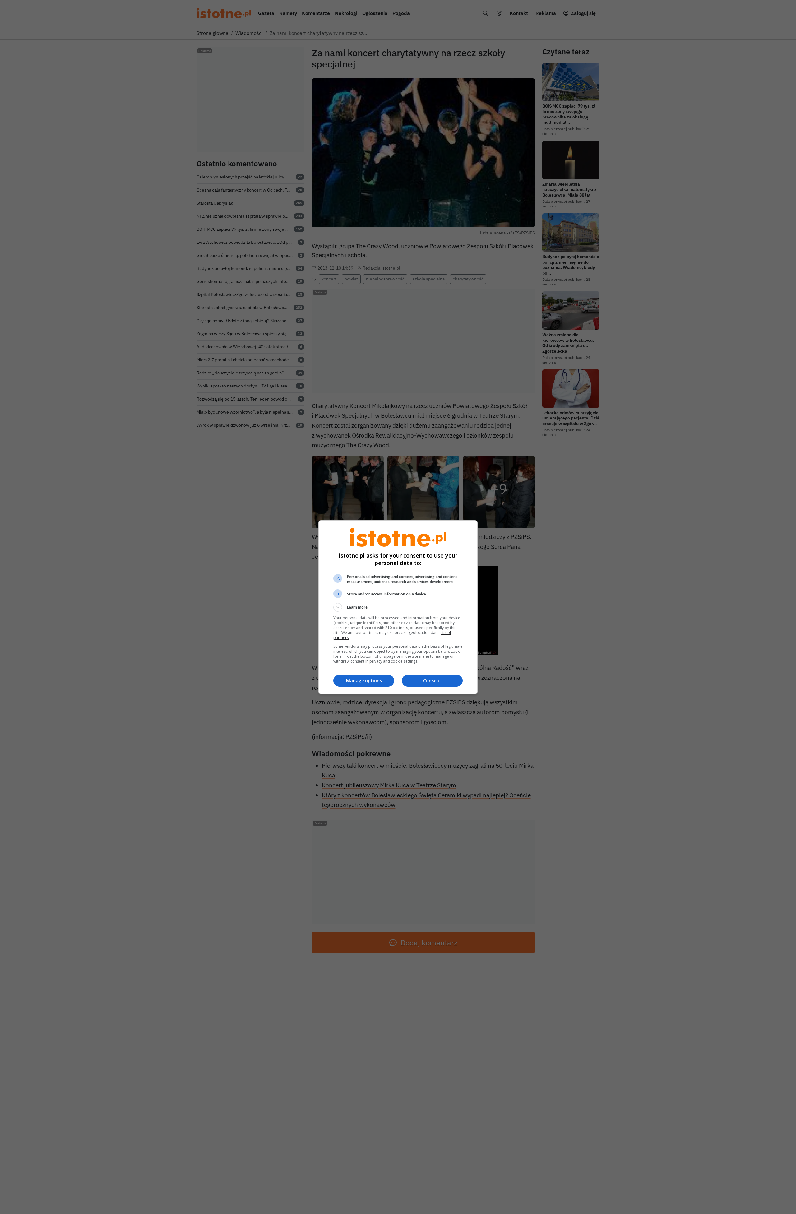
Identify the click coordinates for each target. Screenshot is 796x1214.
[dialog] (398, 607)
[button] (398, 607)
